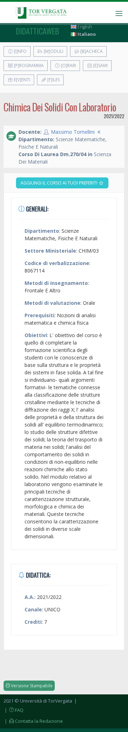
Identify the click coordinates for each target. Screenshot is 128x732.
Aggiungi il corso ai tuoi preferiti (59, 183)
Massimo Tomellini (73, 131)
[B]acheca (91, 51)
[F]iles (53, 80)
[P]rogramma (28, 65)
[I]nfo (20, 51)
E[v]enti (21, 80)
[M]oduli (53, 51)
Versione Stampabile (31, 686)
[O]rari (68, 65)
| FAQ (13, 710)
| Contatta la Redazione (33, 721)
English (84, 27)
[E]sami (100, 65)
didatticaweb (37, 31)
